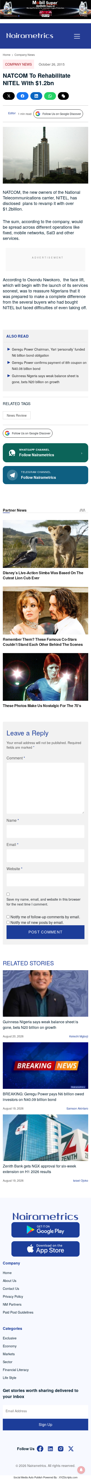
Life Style (9, 1377)
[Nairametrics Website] (30, 35)
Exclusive (10, 1338)
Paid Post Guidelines (18, 1312)
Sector (7, 1361)
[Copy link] (63, 96)
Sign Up (45, 1424)
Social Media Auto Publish (28, 1477)
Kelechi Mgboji (78, 1036)
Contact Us (11, 1288)
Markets (9, 1354)
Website (14, 868)
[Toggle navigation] (77, 36)
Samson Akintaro (77, 1108)
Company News (24, 55)
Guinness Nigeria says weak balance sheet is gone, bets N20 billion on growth (40, 1024)
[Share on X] (9, 96)
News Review (17, 415)
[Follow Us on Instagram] (60, 1448)
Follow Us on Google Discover (61, 114)
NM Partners (12, 1304)
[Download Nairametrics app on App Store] (45, 1249)
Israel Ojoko (80, 1180)
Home (6, 55)
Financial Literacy (16, 1369)
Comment (16, 758)
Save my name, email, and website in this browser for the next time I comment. (43, 901)
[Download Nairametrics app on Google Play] (45, 1230)
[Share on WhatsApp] (50, 96)
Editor (12, 113)
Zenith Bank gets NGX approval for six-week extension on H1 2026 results (39, 1168)
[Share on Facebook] (22, 96)
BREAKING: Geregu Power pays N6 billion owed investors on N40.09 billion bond (43, 1096)
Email (12, 844)
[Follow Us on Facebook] (40, 1448)
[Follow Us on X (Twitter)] (71, 1448)
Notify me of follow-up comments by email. (45, 916)
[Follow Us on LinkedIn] (50, 1448)
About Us (9, 1280)
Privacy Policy (13, 1296)
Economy (10, 1346)
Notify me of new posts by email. (37, 922)
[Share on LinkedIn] (36, 96)
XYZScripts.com (68, 1477)
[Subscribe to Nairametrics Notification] (81, 1470)
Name (13, 820)
